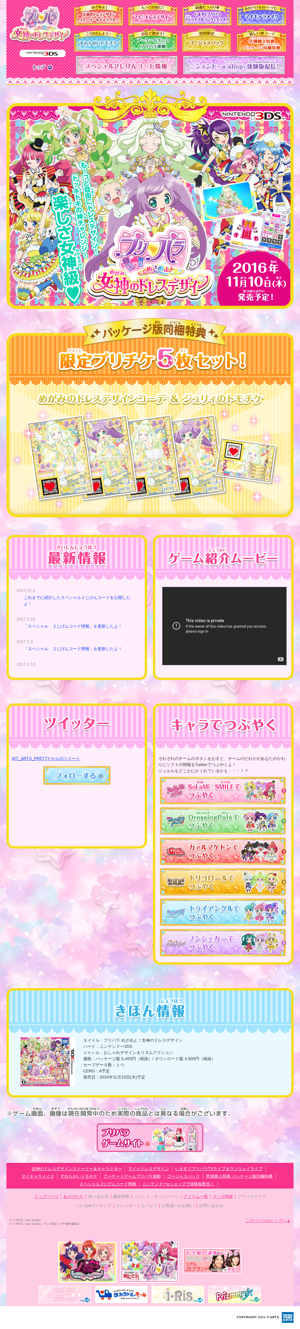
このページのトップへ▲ (268, 1220)
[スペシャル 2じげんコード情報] (126, 65)
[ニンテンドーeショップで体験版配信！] (234, 65)
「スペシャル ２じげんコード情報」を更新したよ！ (73, 626)
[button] (76, 781)
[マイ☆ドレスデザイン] (153, 14)
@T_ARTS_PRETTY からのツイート (46, 758)
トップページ (46, 1196)
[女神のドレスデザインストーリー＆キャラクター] (99, 14)
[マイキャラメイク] (261, 14)
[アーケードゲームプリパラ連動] (153, 39)
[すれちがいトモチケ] (99, 39)
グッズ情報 (222, 1196)
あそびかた (73, 1196)
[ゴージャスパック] (207, 39)
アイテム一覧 (195, 1196)
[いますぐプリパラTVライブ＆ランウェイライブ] (207, 14)
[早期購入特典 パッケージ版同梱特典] (261, 39)
